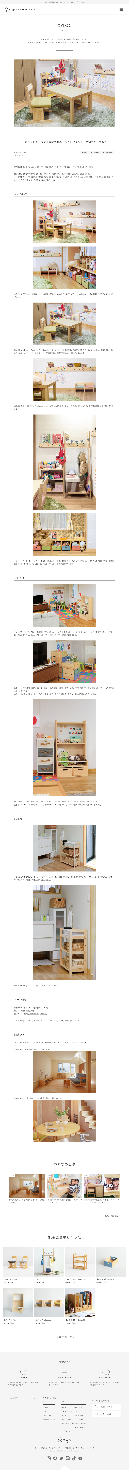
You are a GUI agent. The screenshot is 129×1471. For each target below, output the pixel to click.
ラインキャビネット (83, 632)
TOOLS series (79, 1427)
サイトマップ (89, 1448)
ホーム (37, 1448)
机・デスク (78, 1407)
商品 (16, 155)
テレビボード (78, 1419)
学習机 (45, 1407)
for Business (65, 1431)
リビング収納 (78, 1415)
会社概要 (44, 1448)
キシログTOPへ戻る (64, 1337)
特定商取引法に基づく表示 (74, 1448)
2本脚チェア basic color (52, 294)
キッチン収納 (66, 1419)
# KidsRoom (107, 153)
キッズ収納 (47, 1415)
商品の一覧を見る (111, 1216)
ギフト (63, 1427)
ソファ (63, 1415)
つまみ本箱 (61, 561)
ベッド (63, 1407)
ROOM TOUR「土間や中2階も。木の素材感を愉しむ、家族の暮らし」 (38, 1098)
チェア (45, 1411)
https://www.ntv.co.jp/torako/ (35, 1014)
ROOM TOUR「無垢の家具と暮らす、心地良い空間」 (32, 1049)
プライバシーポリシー (56, 1448)
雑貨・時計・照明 (67, 1423)
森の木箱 (92, 294)
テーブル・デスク (67, 1411)
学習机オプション (49, 1419)
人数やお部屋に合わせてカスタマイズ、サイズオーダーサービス (64, 2)
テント (18, 561)
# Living (84, 153)
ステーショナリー (80, 1423)
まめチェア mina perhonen (76, 294)
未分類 (21, 155)
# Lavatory (95, 153)
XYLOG (65, 25)
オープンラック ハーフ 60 (35, 561)
